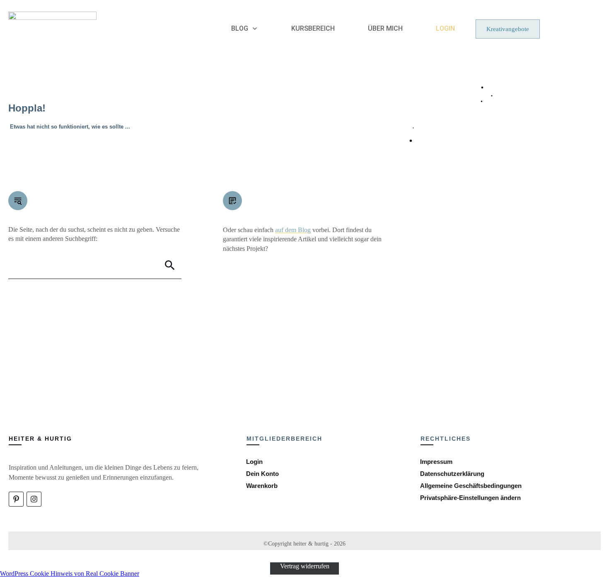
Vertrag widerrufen (304, 566)
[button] (470, 497)
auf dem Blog (293, 229)
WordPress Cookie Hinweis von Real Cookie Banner (69, 573)
